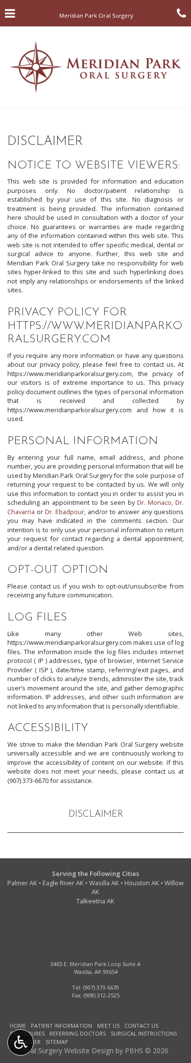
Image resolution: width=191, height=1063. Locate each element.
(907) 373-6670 (27, 780)
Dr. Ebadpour (64, 511)
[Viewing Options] (20, 1042)
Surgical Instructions (144, 1033)
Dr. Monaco (154, 502)
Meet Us (108, 1025)
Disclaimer (96, 814)
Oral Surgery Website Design (68, 1050)
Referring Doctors (77, 1033)
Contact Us (141, 1025)
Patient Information (61, 1025)
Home (18, 1025)
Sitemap (57, 1041)
